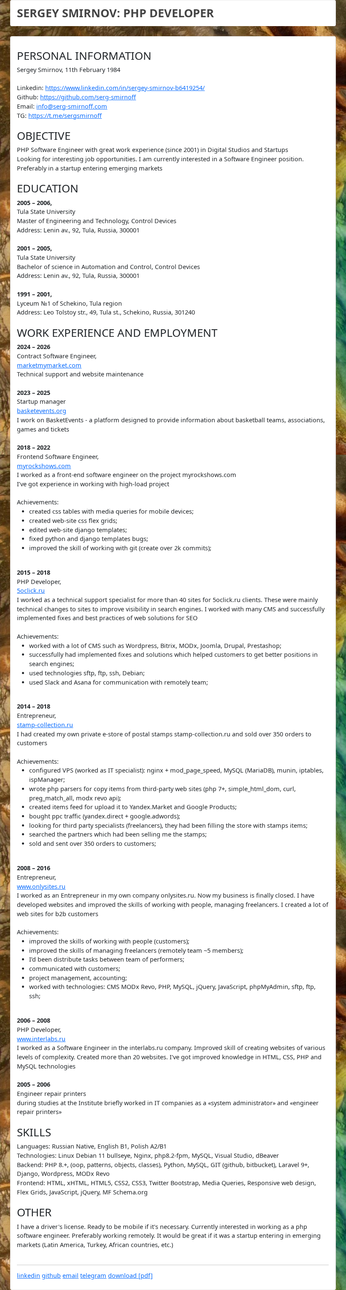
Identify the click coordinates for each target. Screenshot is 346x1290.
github (51, 1275)
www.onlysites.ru (41, 886)
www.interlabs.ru (41, 1039)
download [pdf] (130, 1275)
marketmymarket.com (49, 365)
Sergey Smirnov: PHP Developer (115, 13)
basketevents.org (41, 411)
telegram (93, 1275)
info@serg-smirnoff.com (71, 106)
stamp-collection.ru (45, 725)
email (70, 1275)
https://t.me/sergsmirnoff (65, 116)
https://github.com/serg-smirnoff (88, 97)
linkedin (28, 1275)
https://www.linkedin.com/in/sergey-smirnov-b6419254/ (125, 88)
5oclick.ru (31, 590)
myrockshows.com (44, 466)
